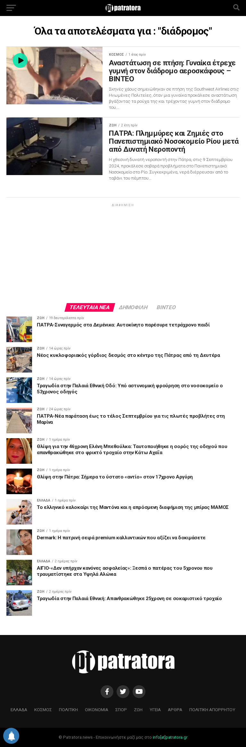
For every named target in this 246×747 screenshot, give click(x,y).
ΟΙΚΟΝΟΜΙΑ (96, 709)
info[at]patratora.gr (170, 737)
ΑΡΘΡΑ (175, 709)
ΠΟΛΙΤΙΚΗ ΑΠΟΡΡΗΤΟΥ (212, 709)
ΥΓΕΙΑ (155, 709)
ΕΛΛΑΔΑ (19, 709)
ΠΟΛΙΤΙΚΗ (68, 709)
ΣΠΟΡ (121, 709)
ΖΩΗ (138, 709)
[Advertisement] (123, 253)
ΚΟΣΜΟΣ (43, 709)
